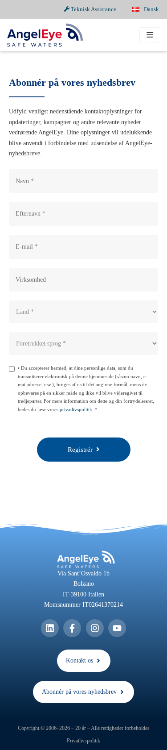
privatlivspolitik (76, 409)
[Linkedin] (50, 628)
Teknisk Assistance (92, 9)
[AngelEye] (45, 35)
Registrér (82, 449)
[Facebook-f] (72, 628)
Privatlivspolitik (83, 741)
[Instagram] (95, 628)
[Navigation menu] (149, 34)
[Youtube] (117, 628)
